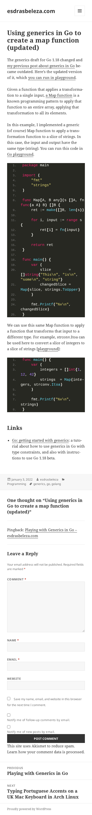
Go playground (20, 154)
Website (14, 679)
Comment (16, 579)
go (48, 484)
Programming (16, 484)
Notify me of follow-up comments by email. (38, 720)
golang (56, 484)
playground (48, 348)
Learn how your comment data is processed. (46, 751)
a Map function (59, 95)
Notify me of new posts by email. (31, 732)
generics (39, 484)
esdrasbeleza (49, 479)
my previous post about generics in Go (41, 65)
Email (13, 659)
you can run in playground (52, 77)
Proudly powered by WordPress (29, 809)
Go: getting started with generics (40, 440)
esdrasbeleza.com (31, 11)
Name (13, 640)
